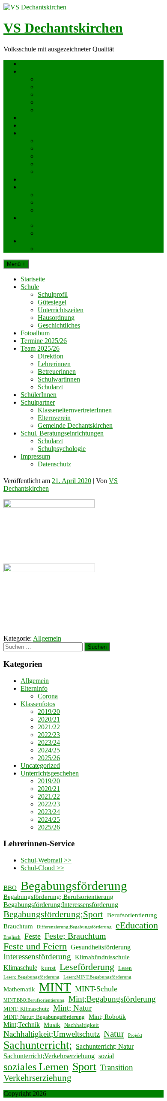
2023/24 (49, 742)
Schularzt (50, 171)
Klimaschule (20, 968)
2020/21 (49, 719)
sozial (106, 1056)
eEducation (137, 925)
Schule (30, 71)
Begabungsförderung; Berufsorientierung (58, 896)
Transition (116, 1067)
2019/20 (49, 711)
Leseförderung (87, 966)
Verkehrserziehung (37, 1078)
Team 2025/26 (40, 133)
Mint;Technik (21, 1024)
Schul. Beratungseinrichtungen (62, 217)
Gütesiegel (52, 86)
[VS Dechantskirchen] (34, 7)
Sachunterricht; (37, 1045)
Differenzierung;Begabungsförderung (74, 927)
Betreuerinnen (57, 156)
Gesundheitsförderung (101, 947)
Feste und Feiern (35, 946)
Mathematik (19, 989)
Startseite (33, 63)
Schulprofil (53, 79)
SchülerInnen (39, 179)
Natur (114, 1033)
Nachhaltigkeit (81, 1025)
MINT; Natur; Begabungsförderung (44, 1017)
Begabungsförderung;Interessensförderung (60, 905)
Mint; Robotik (107, 1016)
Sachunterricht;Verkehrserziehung (49, 1056)
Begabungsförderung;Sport (53, 914)
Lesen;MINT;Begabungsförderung (97, 977)
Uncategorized (40, 765)
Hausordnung (56, 102)
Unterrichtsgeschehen (50, 773)
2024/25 (49, 750)
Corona (48, 696)
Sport (84, 1066)
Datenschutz (54, 248)
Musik (52, 1024)
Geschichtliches (59, 109)
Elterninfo (34, 688)
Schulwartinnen (59, 163)
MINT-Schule (96, 989)
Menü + (16, 264)
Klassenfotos (38, 703)
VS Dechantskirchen (63, 28)
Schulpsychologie (62, 233)
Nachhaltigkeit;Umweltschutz (51, 1034)
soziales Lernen (36, 1066)
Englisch (12, 937)
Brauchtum (18, 926)
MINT (55, 987)
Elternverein (54, 202)
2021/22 (49, 727)
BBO (10, 887)
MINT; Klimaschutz (26, 1009)
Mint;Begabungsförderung (112, 998)
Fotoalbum (35, 117)
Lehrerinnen (54, 148)
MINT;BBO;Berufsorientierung (34, 1000)
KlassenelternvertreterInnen (75, 194)
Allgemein (47, 638)
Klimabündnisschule (102, 957)
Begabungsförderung (74, 885)
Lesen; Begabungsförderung (31, 977)
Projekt (135, 1035)
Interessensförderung (37, 956)
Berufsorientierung (132, 915)
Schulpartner (38, 187)
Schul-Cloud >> (42, 867)
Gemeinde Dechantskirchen (75, 210)
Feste (32, 936)
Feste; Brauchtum (75, 935)
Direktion (50, 140)
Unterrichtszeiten (61, 94)
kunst (48, 967)
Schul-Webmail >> (46, 860)
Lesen (125, 968)
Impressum (35, 241)
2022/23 (49, 734)
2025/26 (49, 757)
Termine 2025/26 (44, 125)
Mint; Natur (72, 1008)
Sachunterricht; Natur (105, 1046)
